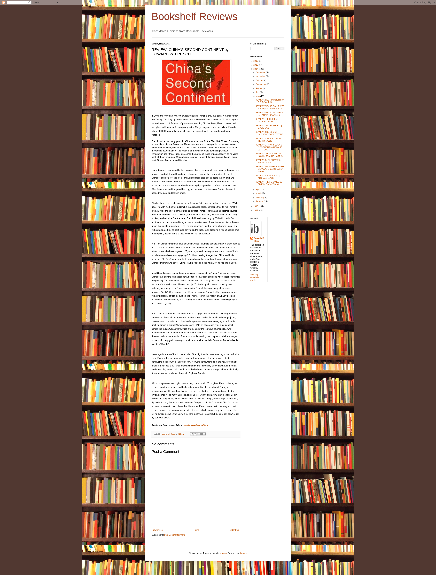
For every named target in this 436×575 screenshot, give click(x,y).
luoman (223, 553)
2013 (256, 206)
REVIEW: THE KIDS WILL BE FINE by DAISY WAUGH (268, 183)
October (260, 80)
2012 (256, 210)
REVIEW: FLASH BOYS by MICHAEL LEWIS (267, 176)
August (259, 88)
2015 (256, 65)
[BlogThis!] (195, 434)
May (258, 96)
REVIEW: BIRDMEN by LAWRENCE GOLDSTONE (269, 133)
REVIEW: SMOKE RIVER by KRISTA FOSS (268, 161)
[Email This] (191, 434)
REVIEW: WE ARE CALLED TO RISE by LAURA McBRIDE (269, 107)
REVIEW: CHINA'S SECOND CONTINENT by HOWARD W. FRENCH (269, 147)
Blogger (243, 553)
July (258, 92)
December (261, 72)
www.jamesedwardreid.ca (195, 425)
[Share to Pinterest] (204, 434)
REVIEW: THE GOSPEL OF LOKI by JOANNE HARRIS (269, 154)
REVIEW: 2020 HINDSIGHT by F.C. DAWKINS (269, 101)
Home (196, 530)
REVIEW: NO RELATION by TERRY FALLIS (268, 139)
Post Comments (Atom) (174, 535)
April (258, 189)
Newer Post (157, 530)
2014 (256, 69)
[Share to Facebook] (201, 434)
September (261, 84)
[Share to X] (198, 434)
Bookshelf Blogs (259, 239)
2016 (256, 61)
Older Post (234, 530)
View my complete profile (254, 277)
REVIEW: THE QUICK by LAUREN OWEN (266, 120)
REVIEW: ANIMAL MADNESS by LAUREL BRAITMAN (269, 113)
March (259, 193)
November (261, 76)
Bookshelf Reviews (194, 16)
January (260, 201)
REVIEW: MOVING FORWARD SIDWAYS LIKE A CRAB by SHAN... (269, 169)
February (260, 197)
